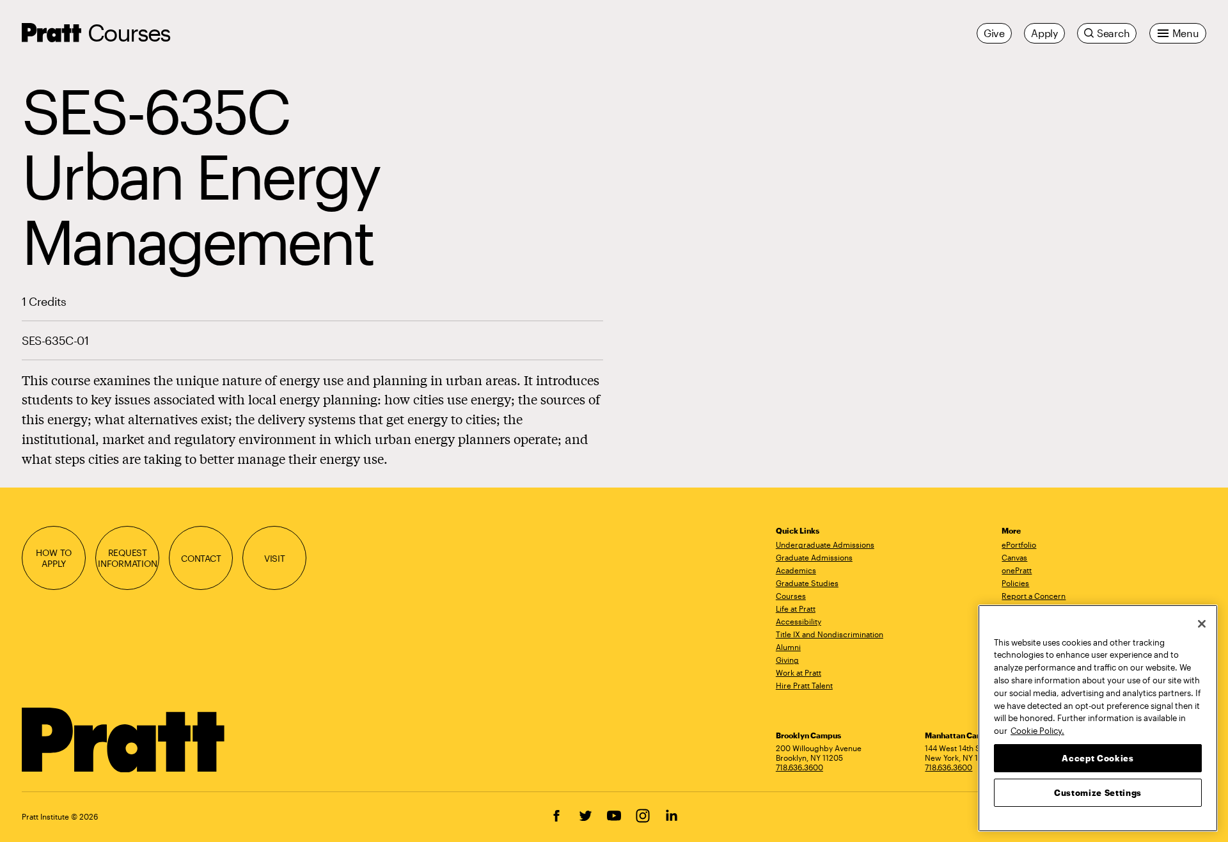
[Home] (124, 740)
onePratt (1017, 570)
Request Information (127, 558)
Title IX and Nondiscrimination (829, 634)
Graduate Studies (807, 582)
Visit (274, 558)
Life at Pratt (795, 608)
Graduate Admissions (814, 557)
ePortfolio (1019, 544)
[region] (1098, 718)
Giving (787, 659)
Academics (796, 570)
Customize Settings (1098, 792)
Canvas (1014, 557)
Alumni (788, 646)
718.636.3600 (799, 767)
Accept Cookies (1097, 757)
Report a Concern (1034, 595)
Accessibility (798, 621)
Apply (1044, 33)
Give (994, 33)
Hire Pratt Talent (804, 685)
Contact (201, 558)
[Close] (1202, 624)
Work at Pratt (798, 672)
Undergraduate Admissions (825, 544)
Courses (129, 32)
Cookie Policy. (1037, 730)
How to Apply (54, 558)
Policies (1015, 582)
